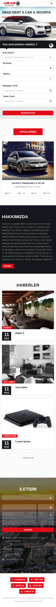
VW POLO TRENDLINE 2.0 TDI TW (28, 183)
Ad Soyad (7, 63)
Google (19, 585)
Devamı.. (8, 266)
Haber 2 (19, 333)
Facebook (19, 580)
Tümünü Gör (28, 458)
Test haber (21, 387)
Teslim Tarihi (9, 96)
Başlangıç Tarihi (10, 86)
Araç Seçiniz (8, 53)
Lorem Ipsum (23, 441)
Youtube (37, 585)
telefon (6, 74)
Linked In (29, 591)
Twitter (38, 580)
